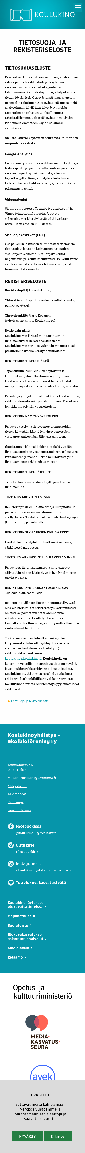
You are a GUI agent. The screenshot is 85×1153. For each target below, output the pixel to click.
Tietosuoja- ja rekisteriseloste (30, 701)
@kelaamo (43, 870)
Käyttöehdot (17, 793)
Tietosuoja (15, 802)
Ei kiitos (58, 1136)
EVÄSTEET (40, 1095)
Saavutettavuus (19, 810)
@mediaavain (47, 832)
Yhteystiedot (17, 786)
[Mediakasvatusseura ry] (43, 1032)
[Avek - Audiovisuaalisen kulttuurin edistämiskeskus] (42, 1077)
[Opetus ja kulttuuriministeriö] (42, 992)
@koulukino (24, 832)
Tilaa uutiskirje (26, 851)
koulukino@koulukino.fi (23, 658)
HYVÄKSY (27, 1136)
